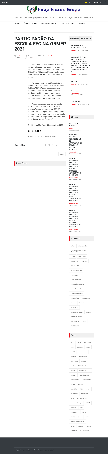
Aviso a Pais (82, 256)
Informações (74, 307)
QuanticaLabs (26, 450)
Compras (84, 261)
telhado (73, 426)
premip (73, 417)
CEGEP (73, 352)
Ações (71, 128)
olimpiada (73, 407)
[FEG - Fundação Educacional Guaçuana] (54, 11)
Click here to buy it (49, 450)
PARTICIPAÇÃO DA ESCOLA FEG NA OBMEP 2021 (40, 44)
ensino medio (87, 380)
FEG (81, 389)
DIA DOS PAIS (82, 366)
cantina (88, 347)
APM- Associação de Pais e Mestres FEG (79, 251)
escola (73, 384)
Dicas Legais (74, 275)
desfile (73, 366)
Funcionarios (70, 23)
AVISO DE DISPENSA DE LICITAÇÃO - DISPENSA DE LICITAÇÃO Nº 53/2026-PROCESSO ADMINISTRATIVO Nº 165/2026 (75, 167)
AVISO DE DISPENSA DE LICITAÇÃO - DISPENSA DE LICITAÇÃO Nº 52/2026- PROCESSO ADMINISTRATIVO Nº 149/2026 (75, 193)
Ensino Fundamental (77, 293)
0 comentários (37, 58)
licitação (79, 403)
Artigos (21, 56)
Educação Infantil (76, 279)
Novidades (74, 38)
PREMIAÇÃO (74, 412)
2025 (72, 342)
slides (84, 321)
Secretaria (75, 91)
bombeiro (79, 347)
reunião (87, 417)
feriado (88, 389)
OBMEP (88, 403)
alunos (79, 342)
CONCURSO (74, 361)
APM (36, 23)
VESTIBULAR (75, 326)
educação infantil (76, 289)
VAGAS (89, 426)
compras (73, 356)
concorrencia (83, 356)
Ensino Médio (75, 298)
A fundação (26, 23)
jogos (72, 403)
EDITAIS (73, 375)
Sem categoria (75, 321)
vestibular (74, 430)
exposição (74, 389)
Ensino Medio (86, 298)
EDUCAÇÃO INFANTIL (77, 284)
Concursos (82, 23)
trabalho (80, 426)
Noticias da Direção (76, 317)
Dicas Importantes (76, 270)
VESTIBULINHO (84, 430)
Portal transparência (48, 23)
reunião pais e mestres (77, 421)
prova (80, 417)
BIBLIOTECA (74, 261)
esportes (80, 384)
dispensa (73, 370)
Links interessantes (77, 312)
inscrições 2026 (82, 398)
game (72, 398)
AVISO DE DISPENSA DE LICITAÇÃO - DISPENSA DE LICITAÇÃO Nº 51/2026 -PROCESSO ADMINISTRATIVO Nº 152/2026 (75, 218)
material (88, 312)
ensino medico (75, 380)
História (74, 81)
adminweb (48, 56)
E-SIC (61, 23)
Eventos (73, 303)
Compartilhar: (20, 145)
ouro (81, 407)
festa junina (74, 393)
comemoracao (82, 352)
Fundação (82, 303)
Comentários (85, 38)
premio (84, 412)
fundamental (84, 393)
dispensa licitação (84, 370)
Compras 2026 (73, 152)
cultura (83, 361)
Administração (75, 93)
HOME (17, 23)
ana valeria (87, 342)
